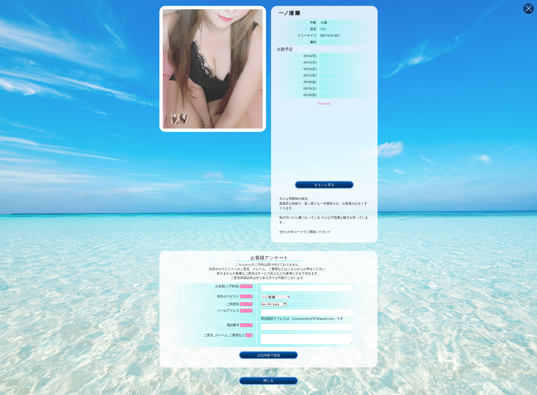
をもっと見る (324, 185)
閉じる (528, 8)
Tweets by (324, 103)
